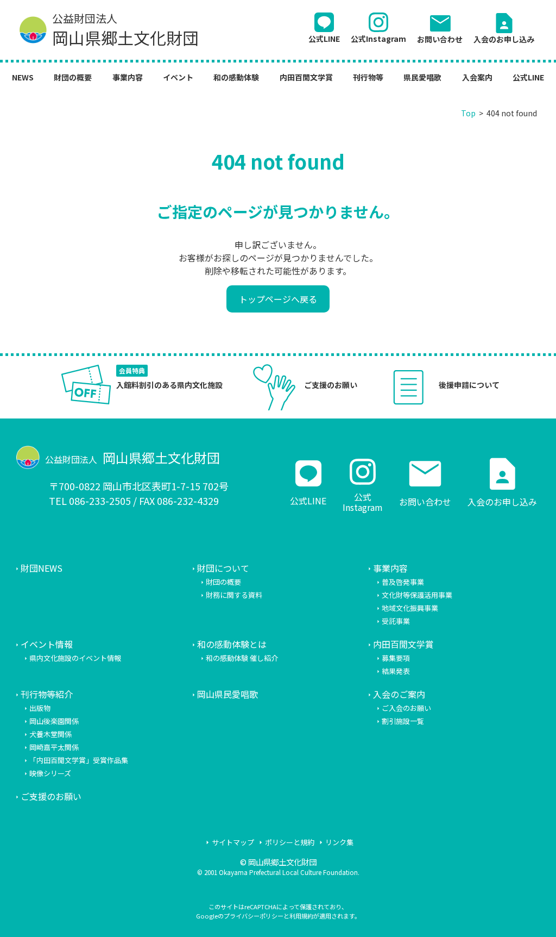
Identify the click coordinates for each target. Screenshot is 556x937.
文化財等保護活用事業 (417, 595)
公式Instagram (378, 38)
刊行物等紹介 (47, 694)
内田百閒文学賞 (306, 77)
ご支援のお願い (51, 796)
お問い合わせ (440, 27)
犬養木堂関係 (50, 734)
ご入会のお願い (406, 708)
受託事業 (396, 621)
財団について (223, 567)
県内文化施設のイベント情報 (75, 658)
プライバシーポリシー (253, 915)
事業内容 (127, 77)
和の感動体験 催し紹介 (242, 658)
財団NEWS (41, 567)
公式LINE (324, 38)
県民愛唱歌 (422, 77)
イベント (178, 77)
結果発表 (396, 671)
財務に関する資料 (234, 595)
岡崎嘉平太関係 (54, 747)
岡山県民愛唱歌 (227, 694)
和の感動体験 (236, 77)
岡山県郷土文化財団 (125, 30)
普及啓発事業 (403, 582)
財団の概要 (73, 77)
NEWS (23, 77)
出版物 (39, 708)
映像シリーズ (50, 773)
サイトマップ (233, 842)
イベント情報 (47, 644)
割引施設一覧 (403, 721)
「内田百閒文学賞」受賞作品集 (78, 760)
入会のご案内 (399, 694)
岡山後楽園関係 (54, 721)
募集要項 (396, 658)
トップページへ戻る (278, 298)
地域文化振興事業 (410, 608)
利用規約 (301, 915)
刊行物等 (368, 77)
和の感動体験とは (232, 644)
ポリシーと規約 (289, 842)
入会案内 (477, 77)
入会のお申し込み (503, 27)
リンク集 (339, 842)
